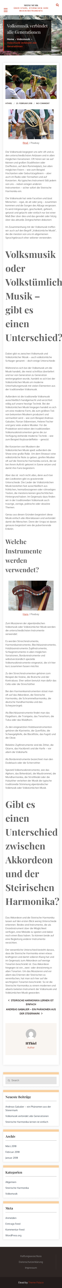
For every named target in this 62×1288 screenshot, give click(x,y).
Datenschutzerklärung (31, 1261)
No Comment (43, 103)
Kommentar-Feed (14, 1229)
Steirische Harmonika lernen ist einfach (26, 1121)
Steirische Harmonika (17, 1187)
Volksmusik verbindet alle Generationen (27, 1116)
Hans (25, 614)
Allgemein (10, 1182)
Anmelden (10, 1217)
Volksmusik (11, 1193)
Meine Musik (31, 5)
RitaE (25, 142)
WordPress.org (13, 1235)
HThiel (8, 103)
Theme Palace (36, 1282)
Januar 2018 (11, 1157)
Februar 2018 (12, 1151)
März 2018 (10, 1146)
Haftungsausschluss (31, 1256)
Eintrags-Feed (12, 1223)
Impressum (31, 1267)
